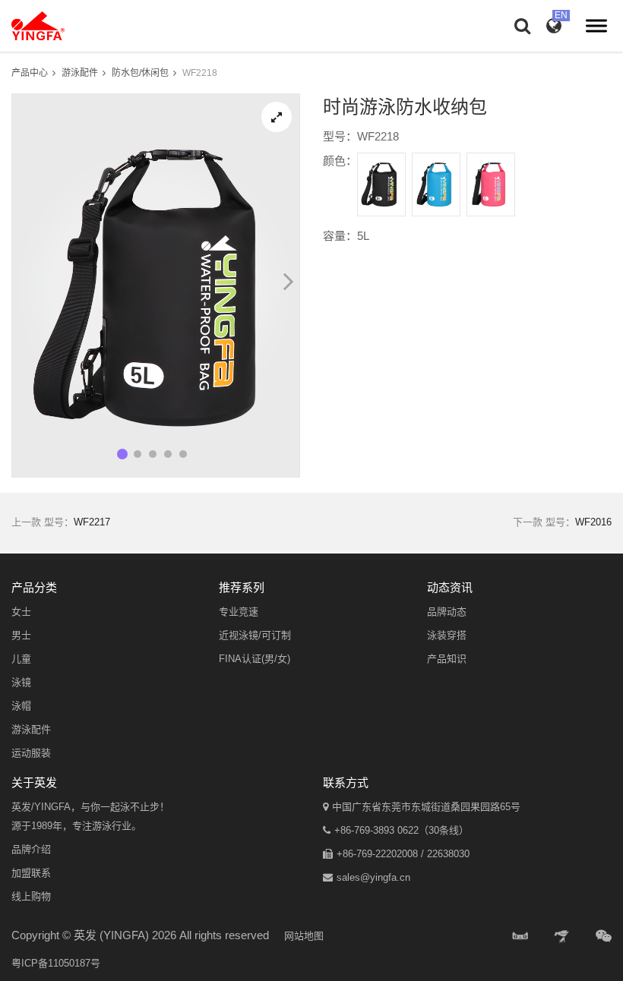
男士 (21, 635)
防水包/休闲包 (140, 73)
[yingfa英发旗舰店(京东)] (563, 936)
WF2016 (593, 522)
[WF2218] (276, 117)
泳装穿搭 (446, 635)
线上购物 (31, 896)
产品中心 (29, 73)
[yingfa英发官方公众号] (603, 936)
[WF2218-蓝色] (436, 184)
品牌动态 (446, 611)
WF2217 (92, 522)
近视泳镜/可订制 (255, 635)
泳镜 (21, 682)
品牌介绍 (31, 849)
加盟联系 (31, 872)
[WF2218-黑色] (381, 184)
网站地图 (304, 936)
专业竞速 (238, 611)
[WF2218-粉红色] (490, 184)
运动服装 (31, 753)
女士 (21, 611)
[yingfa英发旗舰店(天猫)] (520, 936)
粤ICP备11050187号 (55, 963)
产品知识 (446, 658)
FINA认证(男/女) (254, 658)
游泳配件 (80, 73)
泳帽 (21, 705)
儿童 (21, 658)
